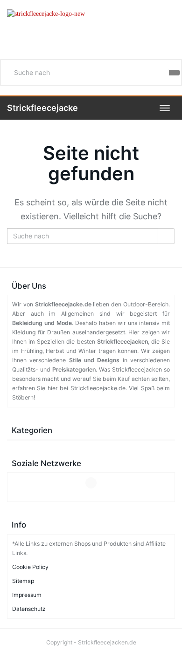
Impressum (27, 594)
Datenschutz (29, 608)
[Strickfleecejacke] (91, 27)
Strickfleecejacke (42, 108)
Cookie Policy (30, 566)
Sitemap (23, 580)
